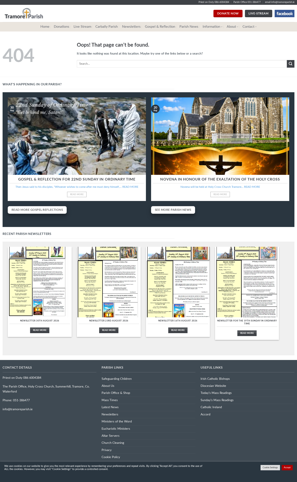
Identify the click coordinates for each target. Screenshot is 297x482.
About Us (108, 385)
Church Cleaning (113, 442)
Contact (248, 26)
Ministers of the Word (117, 421)
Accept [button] (287, 468)
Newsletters (131, 26)
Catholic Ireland (211, 407)
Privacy (107, 450)
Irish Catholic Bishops (215, 378)
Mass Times (110, 400)
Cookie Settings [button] (270, 468)
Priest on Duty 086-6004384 (214, 2)
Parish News (188, 26)
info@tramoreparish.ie (18, 409)
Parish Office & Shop (116, 392)
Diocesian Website (213, 385)
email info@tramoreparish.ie (279, 2)
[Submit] (290, 63)
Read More (77, 194)
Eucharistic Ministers (116, 428)
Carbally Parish (106, 26)
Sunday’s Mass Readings (217, 400)
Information (211, 26)
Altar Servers (110, 435)
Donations (61, 26)
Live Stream (82, 26)
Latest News (110, 407)
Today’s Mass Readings (216, 392)
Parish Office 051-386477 (247, 2)
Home (45, 26)
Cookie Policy (111, 457)
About (231, 26)
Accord (205, 414)
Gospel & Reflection (160, 26)
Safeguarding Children (117, 378)
